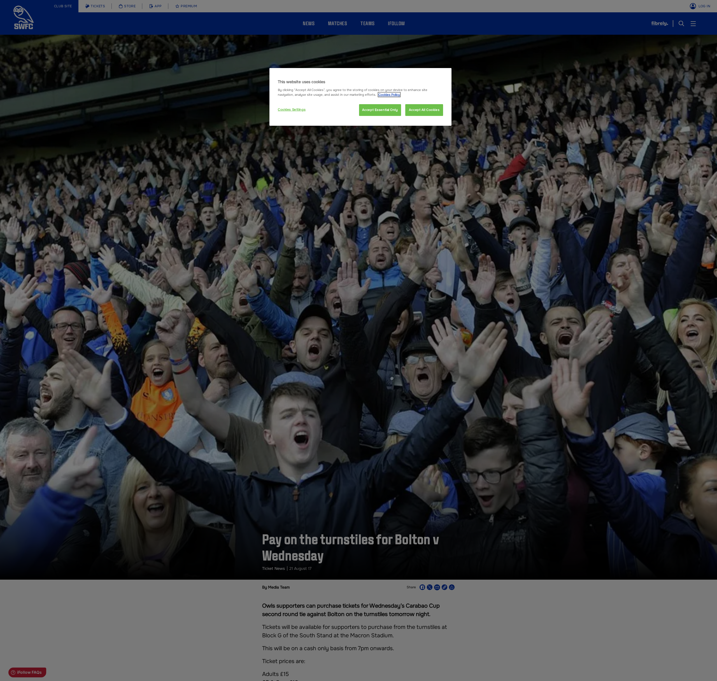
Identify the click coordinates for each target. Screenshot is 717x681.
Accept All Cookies (424, 110)
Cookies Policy (389, 95)
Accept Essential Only (380, 110)
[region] (360, 97)
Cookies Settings (292, 109)
